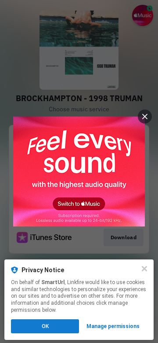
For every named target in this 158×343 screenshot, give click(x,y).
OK (45, 326)
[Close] (144, 269)
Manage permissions (113, 326)
